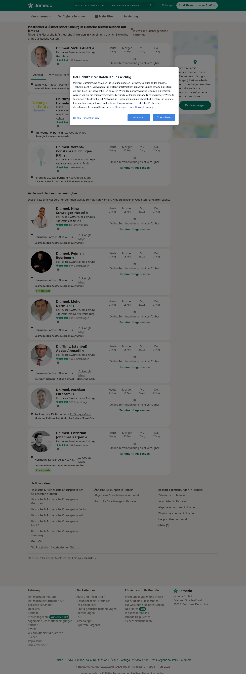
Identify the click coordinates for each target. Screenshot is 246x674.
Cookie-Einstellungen (86, 118)
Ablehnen (138, 117)
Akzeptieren (164, 117)
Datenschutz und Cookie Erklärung (134, 107)
